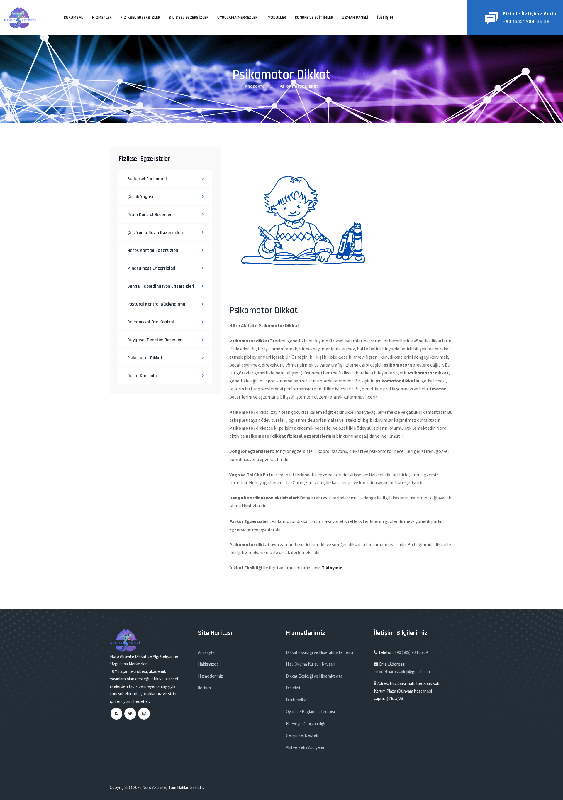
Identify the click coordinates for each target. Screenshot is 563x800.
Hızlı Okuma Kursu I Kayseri (310, 664)
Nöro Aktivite (154, 787)
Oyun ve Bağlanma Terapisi (310, 711)
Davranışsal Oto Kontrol (150, 322)
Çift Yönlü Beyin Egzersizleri (155, 232)
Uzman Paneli (355, 17)
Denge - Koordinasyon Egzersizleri (160, 286)
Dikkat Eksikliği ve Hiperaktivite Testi (319, 652)
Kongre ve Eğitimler (314, 17)
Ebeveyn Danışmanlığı (305, 723)
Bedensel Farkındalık (147, 179)
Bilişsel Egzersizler (188, 17)
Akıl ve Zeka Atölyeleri (305, 747)
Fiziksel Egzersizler (140, 17)
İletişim (385, 17)
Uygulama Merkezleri (238, 17)
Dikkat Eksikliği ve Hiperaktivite (314, 676)
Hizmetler (102, 17)
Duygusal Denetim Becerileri (155, 340)
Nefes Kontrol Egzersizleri (152, 250)
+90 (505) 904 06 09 (411, 652)
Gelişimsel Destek (302, 735)
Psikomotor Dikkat (145, 358)
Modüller (277, 17)
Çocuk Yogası (140, 197)
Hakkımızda (208, 664)
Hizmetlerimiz (210, 676)
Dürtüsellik (296, 700)
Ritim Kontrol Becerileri (150, 215)
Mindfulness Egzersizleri (151, 268)
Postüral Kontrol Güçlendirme (156, 304)
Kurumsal (73, 17)
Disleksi (293, 688)
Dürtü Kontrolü (142, 376)
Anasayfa (206, 652)
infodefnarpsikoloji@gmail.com (402, 671)
